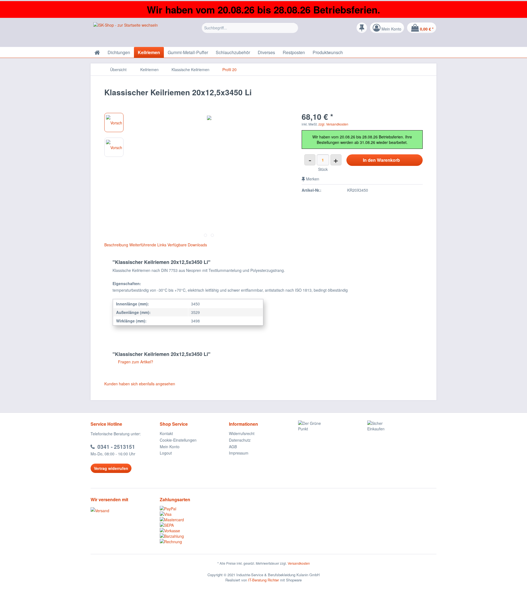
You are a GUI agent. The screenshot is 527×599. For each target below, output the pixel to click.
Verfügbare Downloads (187, 244)
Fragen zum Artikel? (135, 361)
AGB (233, 446)
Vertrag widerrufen (111, 468)
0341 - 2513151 (116, 446)
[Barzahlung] (194, 536)
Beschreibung (116, 244)
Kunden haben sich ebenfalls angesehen (139, 383)
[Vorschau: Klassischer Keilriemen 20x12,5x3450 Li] (114, 122)
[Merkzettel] (361, 27)
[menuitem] (249, 31)
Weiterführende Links (147, 244)
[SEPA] (194, 525)
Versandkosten (299, 563)
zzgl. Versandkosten (333, 124)
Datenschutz (240, 440)
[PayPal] (194, 508)
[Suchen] (293, 27)
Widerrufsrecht (241, 433)
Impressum (238, 453)
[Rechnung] (194, 541)
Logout (166, 453)
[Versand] (124, 510)
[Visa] (194, 514)
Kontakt (166, 433)
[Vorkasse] (194, 530)
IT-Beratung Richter (263, 580)
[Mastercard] (194, 519)
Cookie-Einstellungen (178, 440)
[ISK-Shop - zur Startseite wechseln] (125, 33)
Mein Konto (170, 446)
